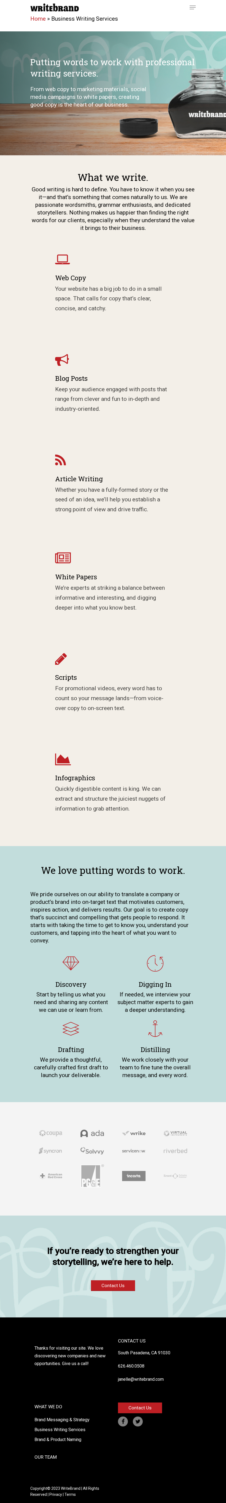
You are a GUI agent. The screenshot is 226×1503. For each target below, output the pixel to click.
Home (38, 18)
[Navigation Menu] (193, 7)
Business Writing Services (59, 1429)
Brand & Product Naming (57, 1439)
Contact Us (113, 1285)
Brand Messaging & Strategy (62, 1419)
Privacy (55, 1494)
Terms (70, 1494)
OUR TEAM (45, 1457)
